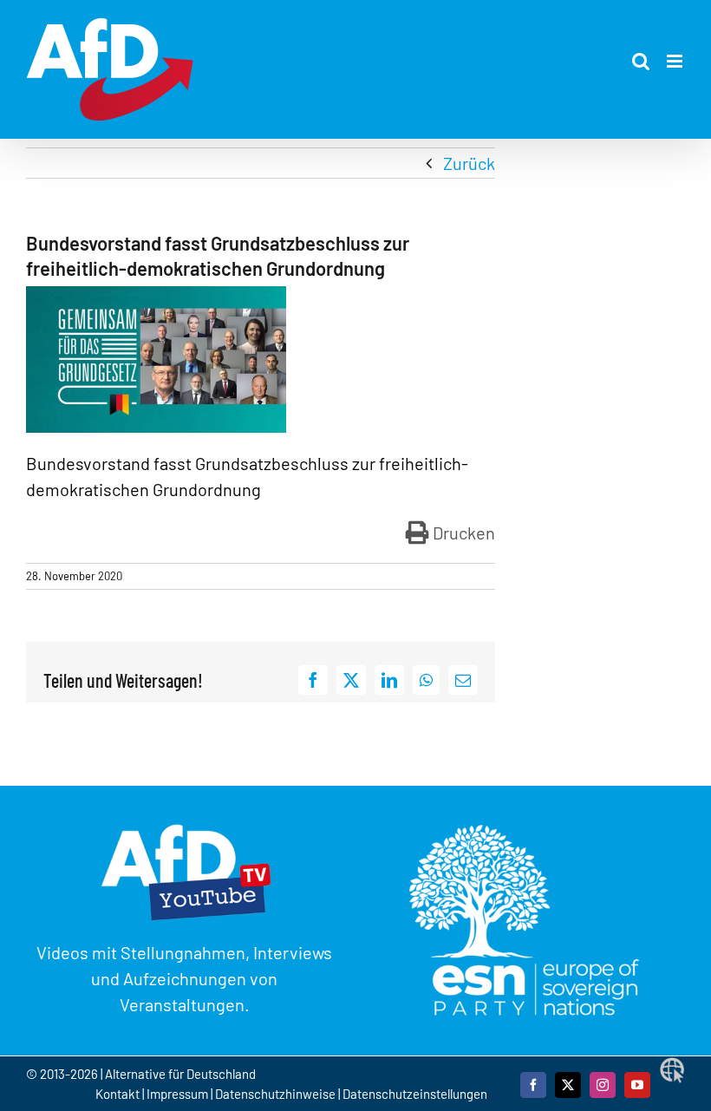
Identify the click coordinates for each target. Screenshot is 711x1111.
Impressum (177, 1093)
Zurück (469, 163)
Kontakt (118, 1093)
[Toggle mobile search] (640, 61)
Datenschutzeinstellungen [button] (414, 1093)
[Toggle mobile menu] (676, 61)
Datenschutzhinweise (275, 1093)
